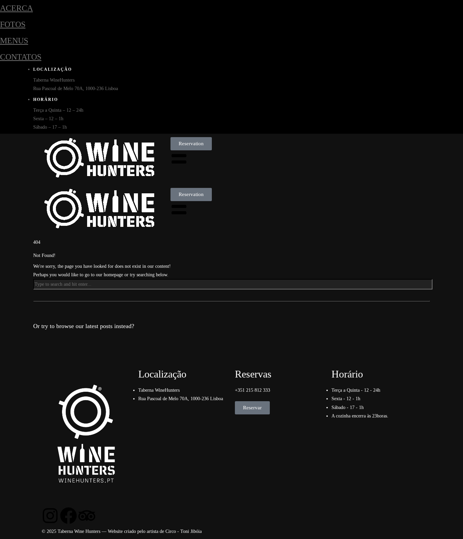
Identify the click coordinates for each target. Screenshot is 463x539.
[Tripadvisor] (86, 515)
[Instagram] (50, 515)
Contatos (20, 56)
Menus (14, 40)
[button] (191, 143)
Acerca (16, 8)
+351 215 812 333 (252, 390)
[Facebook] (68, 515)
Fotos (12, 24)
